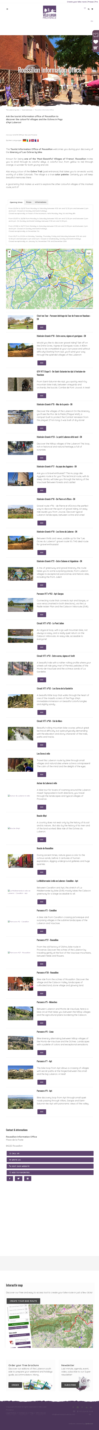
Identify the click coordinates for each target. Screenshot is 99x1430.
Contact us (23, 1413)
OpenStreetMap (80, 308)
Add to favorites (21, 1172)
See (41, 327)
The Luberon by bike (12, 110)
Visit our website (20, 1166)
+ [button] (9, 251)
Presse (91, 2)
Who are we (41, 1413)
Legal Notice (11, 1413)
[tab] (16, 202)
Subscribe (70, 1385)
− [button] (9, 255)
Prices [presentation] (28, 202)
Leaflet (71, 308)
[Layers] (89, 253)
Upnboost (89, 1424)
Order (15, 1385)
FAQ (31, 1413)
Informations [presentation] (40, 202)
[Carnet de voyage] (85, 8)
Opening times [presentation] (16, 202)
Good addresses (27, 110)
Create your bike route (77, 2)
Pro (96, 2)
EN (92, 21)
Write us (16, 1160)
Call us (15, 1153)
